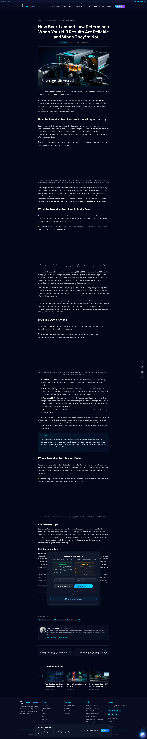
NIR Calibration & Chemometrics (94, 719)
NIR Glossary (67, 708)
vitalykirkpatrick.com (63, 637)
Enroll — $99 (67, 6)
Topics (88, 6)
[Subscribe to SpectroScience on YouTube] (116, 714)
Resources (79, 6)
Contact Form (115, 710)
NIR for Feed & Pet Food (92, 713)
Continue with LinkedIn (75, 599)
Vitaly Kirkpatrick (53, 628)
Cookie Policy (111, 724)
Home (39, 20)
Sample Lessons (46, 708)
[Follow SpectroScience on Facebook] (112, 714)
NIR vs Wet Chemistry (70, 705)
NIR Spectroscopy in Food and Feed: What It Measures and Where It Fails (80, 201)
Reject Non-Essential (92, 730)
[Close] (109, 726)
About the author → (52, 637)
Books (102, 6)
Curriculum (57, 6)
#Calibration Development (60, 620)
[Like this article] (142, 362)
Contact (44, 719)
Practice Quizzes (69, 711)
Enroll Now (120, 6)
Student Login (139, 1)
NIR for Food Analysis (92, 705)
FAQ (43, 722)
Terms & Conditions (113, 718)
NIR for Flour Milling (91, 716)
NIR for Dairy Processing (92, 711)
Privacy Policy (111, 721)
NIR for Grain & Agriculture (93, 708)
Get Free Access (65, 586)
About (110, 6)
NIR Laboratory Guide (92, 722)
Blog (95, 6)
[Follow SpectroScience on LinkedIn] (109, 714)
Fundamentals (52, 20)
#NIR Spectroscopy (44, 620)
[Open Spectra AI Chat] (142, 734)
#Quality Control (75, 620)
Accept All (105, 730)
